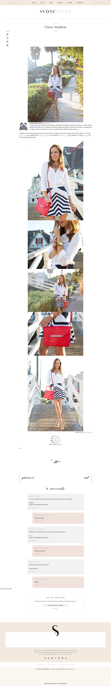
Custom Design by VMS (65, 664)
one (78, 129)
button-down (23, 135)
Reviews (69, 2)
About (8, 2)
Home (51, 2)
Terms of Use (39, 664)
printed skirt (45, 135)
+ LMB (73, 664)
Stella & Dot (57, 440)
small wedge (65, 135)
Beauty (43, 2)
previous (28, 478)
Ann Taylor (57, 438)
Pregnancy (80, 2)
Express (58, 442)
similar (59, 444)
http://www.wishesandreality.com (38, 504)
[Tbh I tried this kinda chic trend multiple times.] (63, 639)
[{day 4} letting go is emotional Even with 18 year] (15, 639)
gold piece (86, 135)
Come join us (71, 669)
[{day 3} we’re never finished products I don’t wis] (47, 639)
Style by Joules (33, 568)
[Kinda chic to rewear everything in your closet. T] (96, 639)
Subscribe (102, 2)
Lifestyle (60, 2)
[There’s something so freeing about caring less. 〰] (31, 639)
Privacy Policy (51, 664)
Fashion (33, 2)
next (86, 478)
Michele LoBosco (87, 432)
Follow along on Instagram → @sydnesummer (55, 683)
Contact (14, 2)
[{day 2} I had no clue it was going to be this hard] (79, 639)
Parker (57, 436)
